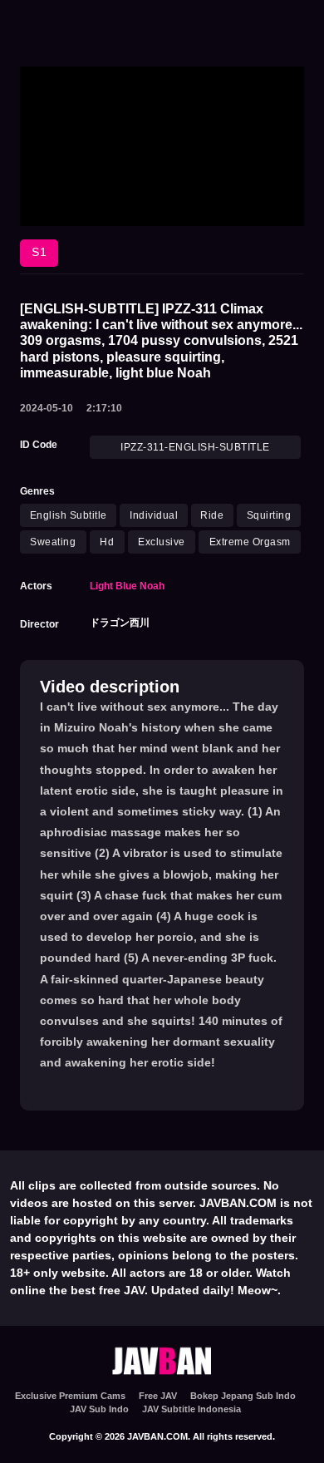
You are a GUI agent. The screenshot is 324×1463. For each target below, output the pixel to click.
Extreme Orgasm (250, 542)
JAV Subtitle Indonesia (191, 1409)
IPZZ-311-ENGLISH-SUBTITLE (195, 447)
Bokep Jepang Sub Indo (243, 1396)
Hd (107, 542)
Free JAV (158, 1396)
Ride (211, 515)
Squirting (269, 515)
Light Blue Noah (127, 586)
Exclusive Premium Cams (70, 1396)
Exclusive (161, 542)
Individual (154, 515)
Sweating (53, 542)
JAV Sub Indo (99, 1409)
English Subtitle (68, 515)
